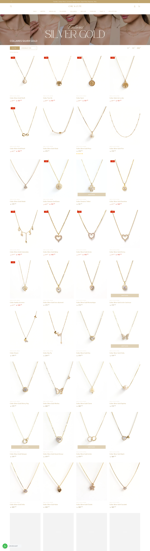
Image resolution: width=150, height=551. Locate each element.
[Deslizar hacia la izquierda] (11, 1)
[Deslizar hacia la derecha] (138, 1)
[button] (11, 6)
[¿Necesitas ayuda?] (5, 546)
